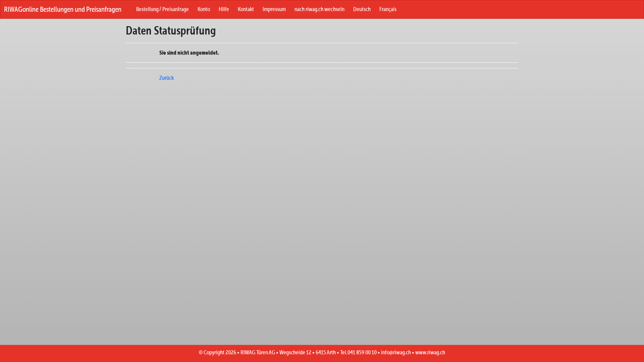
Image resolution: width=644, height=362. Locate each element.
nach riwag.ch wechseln (319, 9)
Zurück (166, 78)
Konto (204, 9)
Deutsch (362, 9)
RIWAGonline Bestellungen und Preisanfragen (62, 9)
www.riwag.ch (430, 352)
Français (387, 9)
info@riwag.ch (396, 352)
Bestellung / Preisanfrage (162, 9)
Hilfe (224, 9)
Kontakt (246, 9)
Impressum (274, 9)
